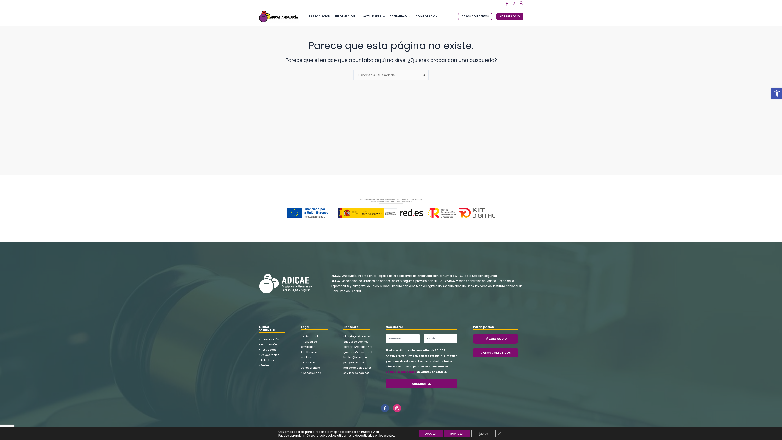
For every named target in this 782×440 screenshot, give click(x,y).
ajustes (389, 435)
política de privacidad (401, 372)
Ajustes (483, 434)
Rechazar (457, 434)
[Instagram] (514, 4)
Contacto (350, 327)
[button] (776, 93)
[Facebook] (507, 4)
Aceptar (431, 434)
